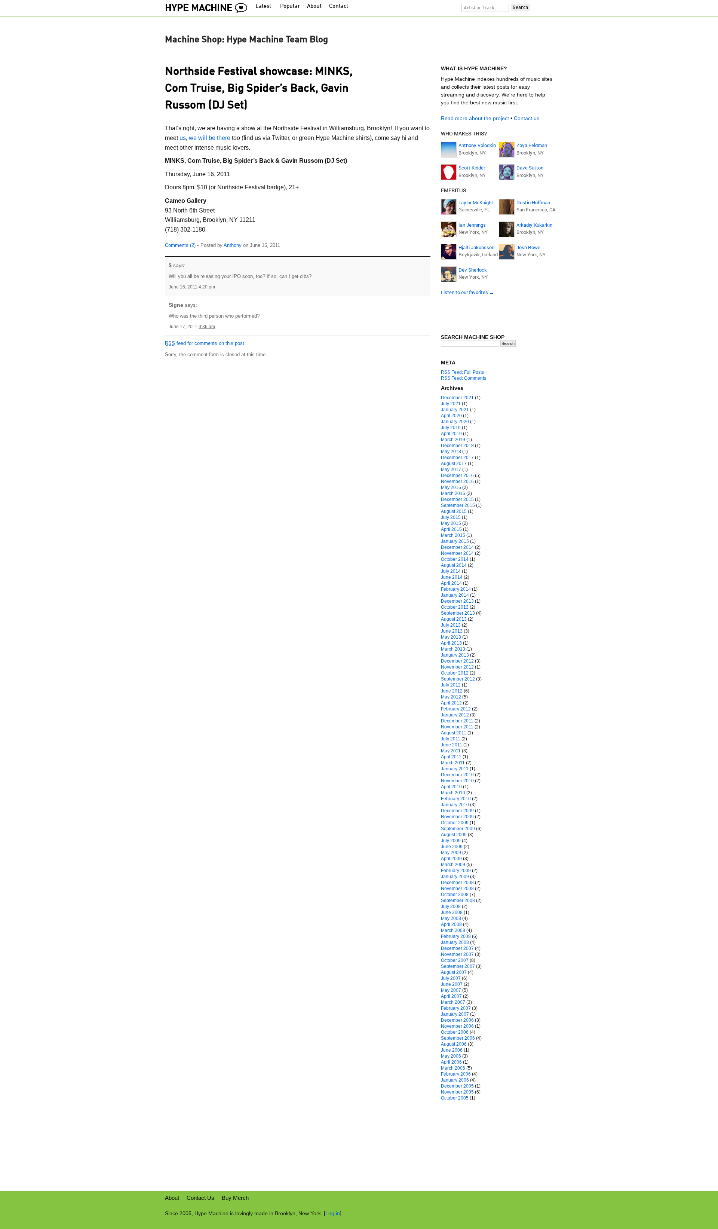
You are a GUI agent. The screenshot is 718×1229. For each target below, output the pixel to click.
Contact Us (200, 1198)
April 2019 (451, 433)
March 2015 (453, 535)
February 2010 (456, 798)
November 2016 (457, 481)
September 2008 (458, 900)
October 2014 (455, 559)
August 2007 (454, 972)
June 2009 (452, 846)
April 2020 (451, 415)
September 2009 (458, 828)
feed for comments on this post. (205, 343)
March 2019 (453, 439)
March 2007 (453, 1002)
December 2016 (457, 475)
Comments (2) (180, 245)
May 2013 (451, 637)
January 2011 (455, 768)
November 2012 (457, 667)
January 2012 (455, 715)
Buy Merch (235, 1198)
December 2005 (457, 1086)
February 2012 (456, 709)
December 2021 (457, 397)
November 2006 (457, 1026)
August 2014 (454, 565)
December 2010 (457, 774)
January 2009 (455, 876)
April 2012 (451, 703)
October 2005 (455, 1098)
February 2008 (456, 936)
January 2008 (455, 942)
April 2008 (451, 924)
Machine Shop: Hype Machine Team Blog (246, 40)
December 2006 (457, 1020)
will (202, 138)
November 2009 (457, 816)
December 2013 (457, 601)
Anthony (233, 245)
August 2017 (454, 463)
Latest (263, 6)
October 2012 (455, 673)
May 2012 (451, 697)
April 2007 (451, 996)
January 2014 (455, 595)
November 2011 (457, 727)
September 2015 (458, 505)
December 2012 (457, 661)
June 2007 (452, 984)
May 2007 (451, 990)
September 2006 (458, 1038)
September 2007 (458, 966)
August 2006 (454, 1044)
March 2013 (453, 649)
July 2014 (451, 571)
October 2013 (455, 607)
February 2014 (456, 589)
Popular (290, 6)
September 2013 (458, 613)
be (212, 138)
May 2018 (451, 451)
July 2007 (451, 978)
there (223, 138)
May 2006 (451, 1056)
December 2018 (457, 445)
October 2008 (455, 894)
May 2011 (451, 750)
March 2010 (453, 792)
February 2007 (456, 1008)
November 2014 (457, 553)
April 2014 (451, 583)
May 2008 (451, 918)
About (314, 6)
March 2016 (453, 493)
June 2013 (452, 631)
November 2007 (457, 954)
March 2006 (453, 1068)
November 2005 (457, 1092)
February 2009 (456, 870)
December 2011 (457, 721)
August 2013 (454, 619)
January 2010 (455, 804)
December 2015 (457, 499)
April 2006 (451, 1062)
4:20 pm (207, 287)
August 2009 (454, 834)
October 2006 (455, 1032)
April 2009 (451, 858)
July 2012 (451, 685)
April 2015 (451, 529)
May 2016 (451, 487)
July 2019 (451, 427)
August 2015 (454, 511)
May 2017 (451, 469)
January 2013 (455, 655)
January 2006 (455, 1080)
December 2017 (457, 457)
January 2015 (455, 541)
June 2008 (452, 912)
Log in (332, 1213)
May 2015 (451, 523)
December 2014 (457, 547)
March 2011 (453, 762)
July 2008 (451, 906)
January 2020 (455, 421)
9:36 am (207, 326)
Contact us (526, 118)
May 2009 (451, 852)
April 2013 (451, 643)
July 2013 (451, 625)
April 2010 (451, 786)
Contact (338, 6)
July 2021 (451, 403)
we (193, 138)
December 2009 (457, 810)
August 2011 (453, 733)
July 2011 (450, 739)
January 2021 (455, 409)
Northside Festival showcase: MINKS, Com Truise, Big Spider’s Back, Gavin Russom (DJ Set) (259, 88)
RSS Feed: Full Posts (462, 372)
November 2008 (457, 888)
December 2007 (457, 948)
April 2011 (451, 756)
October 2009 (455, 822)
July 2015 (451, 517)
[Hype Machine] (208, 6)
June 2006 (452, 1050)
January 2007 (455, 1014)
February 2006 (456, 1074)
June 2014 (452, 577)
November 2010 (457, 780)
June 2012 (452, 691)
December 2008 (457, 882)
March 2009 (453, 864)
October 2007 (455, 960)
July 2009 (451, 840)
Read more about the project (475, 118)
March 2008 (453, 930)
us (183, 138)
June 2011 (451, 745)
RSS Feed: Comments (463, 378)
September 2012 (458, 679)
